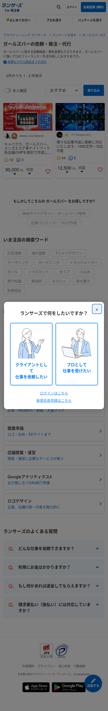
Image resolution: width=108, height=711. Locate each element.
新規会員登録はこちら (54, 400)
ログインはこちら (54, 393)
